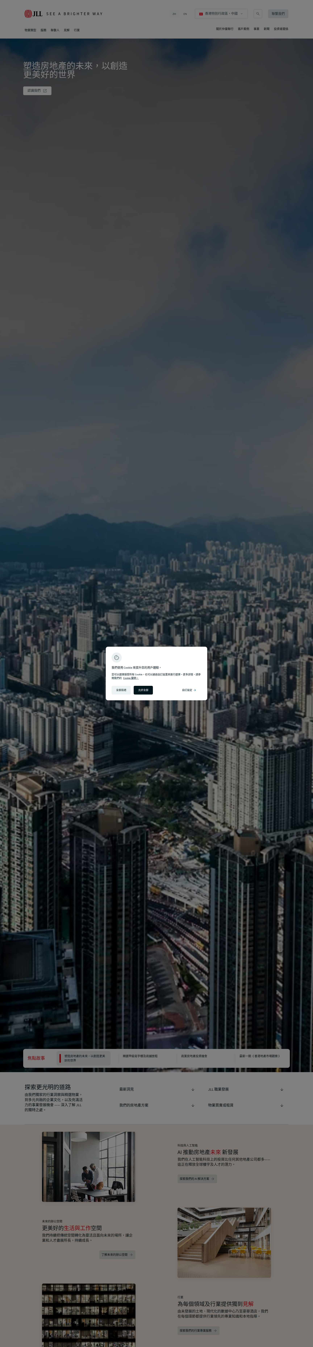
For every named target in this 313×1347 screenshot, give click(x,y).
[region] (156, 673)
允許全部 (143, 690)
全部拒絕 (121, 690)
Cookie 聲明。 (131, 678)
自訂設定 (189, 690)
